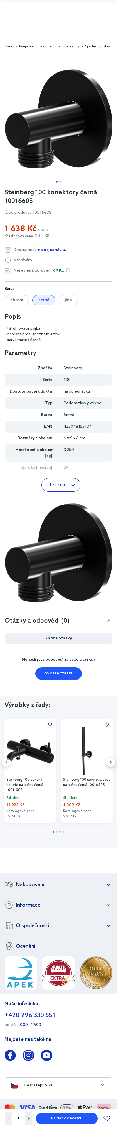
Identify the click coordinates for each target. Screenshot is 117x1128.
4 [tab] (63, 832)
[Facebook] (10, 1056)
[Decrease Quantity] (8, 1118)
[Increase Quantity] (28, 1118)
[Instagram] (28, 1056)
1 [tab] (57, 182)
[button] (68, 270)
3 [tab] (60, 832)
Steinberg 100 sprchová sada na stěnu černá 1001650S (86, 782)
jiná (68, 300)
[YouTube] (46, 1056)
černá (43, 300)
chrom (17, 300)
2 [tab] (60, 182)
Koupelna (26, 46)
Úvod (9, 46)
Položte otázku (58, 673)
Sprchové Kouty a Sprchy (60, 46)
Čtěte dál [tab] (56, 484)
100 (67, 380)
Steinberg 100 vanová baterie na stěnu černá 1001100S (24, 785)
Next (110, 762)
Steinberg (73, 368)
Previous (6, 762)
